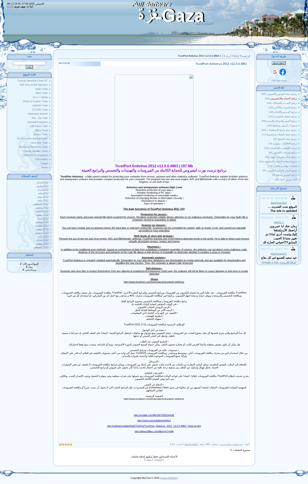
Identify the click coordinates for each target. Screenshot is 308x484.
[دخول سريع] (282, 72)
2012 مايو (43, 193)
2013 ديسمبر (41, 232)
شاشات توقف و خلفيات (285, 166)
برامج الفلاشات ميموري (285, 143)
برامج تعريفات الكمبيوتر (285, 152)
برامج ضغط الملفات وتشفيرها (282, 134)
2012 (236, 55)
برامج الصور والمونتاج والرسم (282, 121)
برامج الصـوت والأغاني (285, 107)
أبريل (228, 55)
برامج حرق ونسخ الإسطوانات (282, 130)
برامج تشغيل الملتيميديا (285, 116)
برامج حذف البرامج (287, 139)
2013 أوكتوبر (41, 225)
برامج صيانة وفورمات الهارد (283, 157)
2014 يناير (43, 236)
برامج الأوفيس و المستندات (283, 148)
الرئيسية (246, 55)
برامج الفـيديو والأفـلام (285, 112)
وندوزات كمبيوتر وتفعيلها (284, 125)
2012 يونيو (43, 196)
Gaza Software (169, 478)
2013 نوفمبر (42, 229)
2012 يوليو (43, 200)
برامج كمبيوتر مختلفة (286, 175)
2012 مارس (42, 185)
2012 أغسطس (40, 203)
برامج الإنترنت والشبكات (284, 103)
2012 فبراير (42, 182)
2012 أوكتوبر (41, 211)
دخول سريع (279, 63)
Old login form (278, 80)
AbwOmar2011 (191, 444)
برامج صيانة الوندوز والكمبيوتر (282, 94)
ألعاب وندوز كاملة (288, 179)
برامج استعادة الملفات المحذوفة (280, 161)
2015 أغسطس (40, 247)
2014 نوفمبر (42, 243)
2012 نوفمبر (42, 214)
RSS (9, 6)
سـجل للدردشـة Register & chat (279, 262)
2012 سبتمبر (42, 207)
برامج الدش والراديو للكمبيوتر (282, 170)
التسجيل (208, 23)
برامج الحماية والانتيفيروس (283, 98)
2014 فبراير (42, 239)
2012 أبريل (42, 189)
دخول (199, 23)
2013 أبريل (42, 218)
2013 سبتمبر (42, 221)
